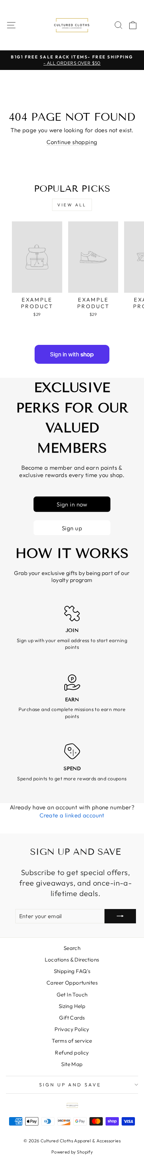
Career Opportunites (72, 982)
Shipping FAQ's (72, 971)
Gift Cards (72, 1017)
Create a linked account (72, 815)
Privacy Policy (72, 1029)
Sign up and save (70, 1084)
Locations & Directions (72, 959)
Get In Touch (72, 994)
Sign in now (72, 504)
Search (72, 948)
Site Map (71, 1064)
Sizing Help (72, 1006)
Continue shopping (71, 142)
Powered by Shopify (72, 1152)
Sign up (72, 527)
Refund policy (72, 1052)
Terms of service (72, 1040)
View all (72, 204)
